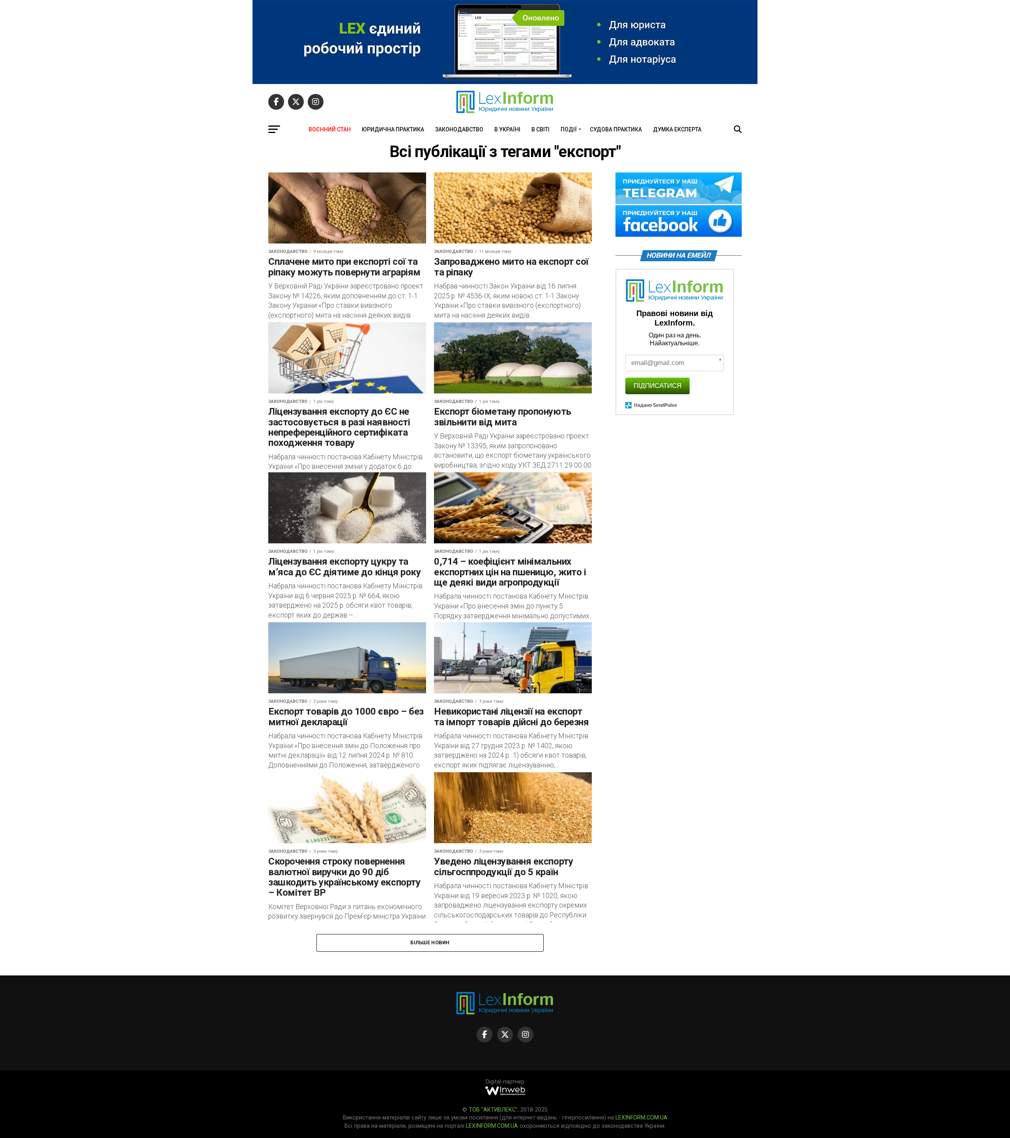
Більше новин (429, 942)
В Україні (507, 129)
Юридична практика (393, 129)
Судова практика (616, 129)
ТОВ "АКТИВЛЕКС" (493, 1109)
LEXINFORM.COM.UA (641, 1117)
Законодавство (459, 129)
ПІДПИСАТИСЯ (657, 385)
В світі (540, 129)
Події (569, 129)
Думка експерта (677, 129)
